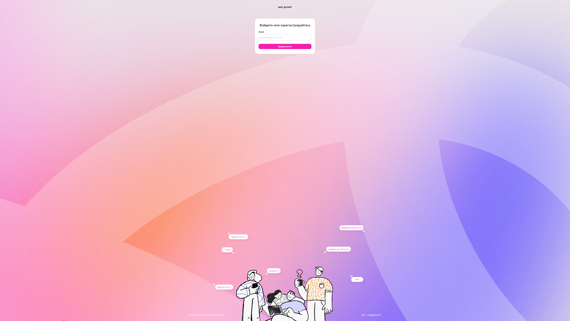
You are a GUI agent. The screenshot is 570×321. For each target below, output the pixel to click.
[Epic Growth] (285, 7)
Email (261, 32)
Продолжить (285, 46)
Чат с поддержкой (371, 314)
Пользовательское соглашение (206, 314)
